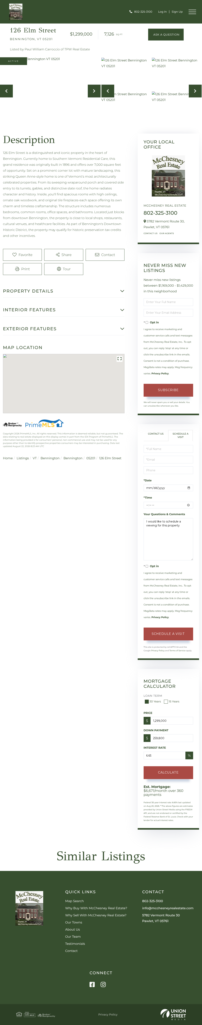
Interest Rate (155, 747)
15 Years (174, 701)
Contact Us (151, 233)
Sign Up (177, 11)
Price (148, 713)
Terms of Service (177, 650)
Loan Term (153, 695)
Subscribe (168, 390)
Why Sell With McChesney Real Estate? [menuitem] (95, 915)
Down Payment (156, 730)
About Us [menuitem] (72, 930)
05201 (90, 458)
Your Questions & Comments (164, 514)
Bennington (50, 458)
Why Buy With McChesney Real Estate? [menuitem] (96, 908)
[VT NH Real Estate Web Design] (173, 1014)
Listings (23, 458)
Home (8, 458)
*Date (148, 480)
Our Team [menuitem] (73, 937)
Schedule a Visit (180, 435)
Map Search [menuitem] (74, 901)
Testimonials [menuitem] (75, 944)
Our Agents (166, 233)
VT (35, 458)
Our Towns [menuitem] (73, 922)
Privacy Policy (160, 373)
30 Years (155, 701)
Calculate (168, 772)
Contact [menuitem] (71, 951)
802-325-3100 (143, 11)
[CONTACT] (166, 34)
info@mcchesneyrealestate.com (168, 908)
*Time (148, 497)
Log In (162, 11)
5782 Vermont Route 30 (161, 918)
